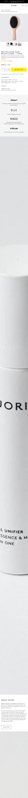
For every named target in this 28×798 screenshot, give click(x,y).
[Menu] (1, 5)
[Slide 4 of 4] (20, 44)
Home (2, 10)
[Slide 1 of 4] (8, 44)
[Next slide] (26, 1)
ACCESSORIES (7, 10)
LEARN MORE (6, 727)
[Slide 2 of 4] (12, 44)
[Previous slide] (1, 1)
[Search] (23, 5)
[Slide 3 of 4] (16, 44)
